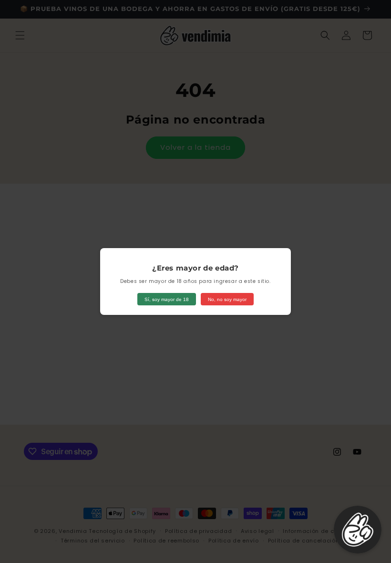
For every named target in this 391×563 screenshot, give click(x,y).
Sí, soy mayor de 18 (166, 299)
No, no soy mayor (227, 299)
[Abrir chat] (357, 529)
